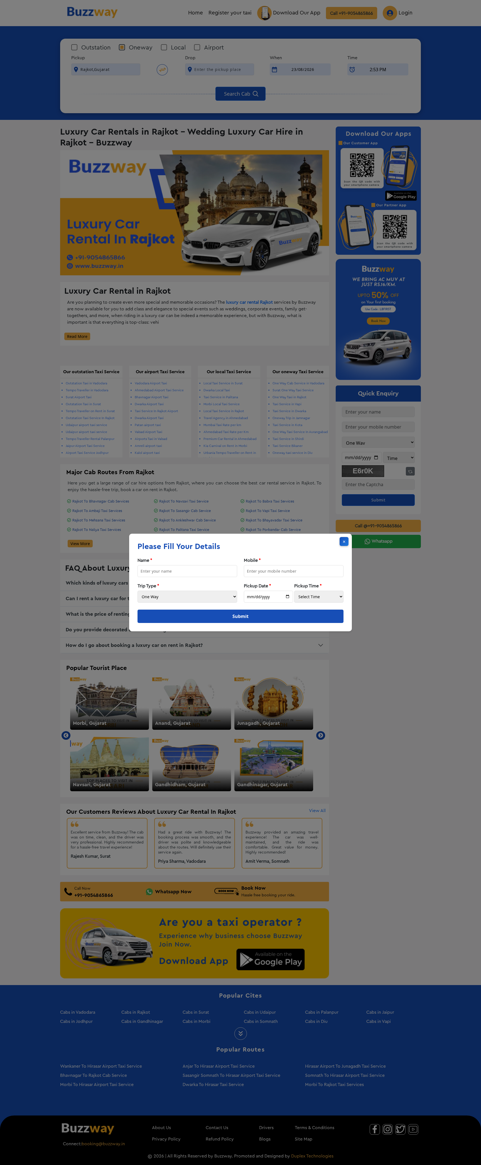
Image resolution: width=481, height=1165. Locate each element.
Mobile (252, 560)
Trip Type (148, 586)
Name (145, 560)
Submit (240, 616)
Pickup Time (308, 586)
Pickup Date (257, 586)
